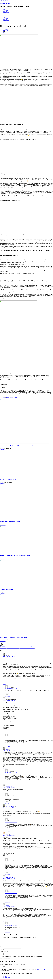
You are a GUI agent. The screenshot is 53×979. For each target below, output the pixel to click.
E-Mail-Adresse (3, 951)
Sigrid (7, 749)
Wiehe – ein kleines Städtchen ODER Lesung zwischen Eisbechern (17, 445)
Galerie (4, 13)
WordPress (16, 397)
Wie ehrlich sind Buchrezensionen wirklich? (11, 521)
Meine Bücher (5, 10)
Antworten (5, 684)
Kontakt (4, 14)
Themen (11, 397)
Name (1, 949)
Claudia (7, 905)
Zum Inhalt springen (4, 0)
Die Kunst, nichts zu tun (6, 589)
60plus (4, 397)
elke (6, 655)
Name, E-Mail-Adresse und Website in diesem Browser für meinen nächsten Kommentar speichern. (22, 956)
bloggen (7, 397)
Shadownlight (9, 786)
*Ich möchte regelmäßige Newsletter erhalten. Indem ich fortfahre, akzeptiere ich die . (23, 969)
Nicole (7, 834)
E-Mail (1, 967)
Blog (4, 9)
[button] (26, 642)
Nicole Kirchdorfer (10, 806)
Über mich (5, 11)
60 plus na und (5, 3)
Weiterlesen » (2, 449)
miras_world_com (9, 877)
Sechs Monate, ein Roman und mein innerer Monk (13, 637)
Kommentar (3, 946)
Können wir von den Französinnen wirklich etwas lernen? (15, 555)
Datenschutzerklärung (40, 969)
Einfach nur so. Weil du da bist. (8, 480)
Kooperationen (6, 12)
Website (1, 953)
